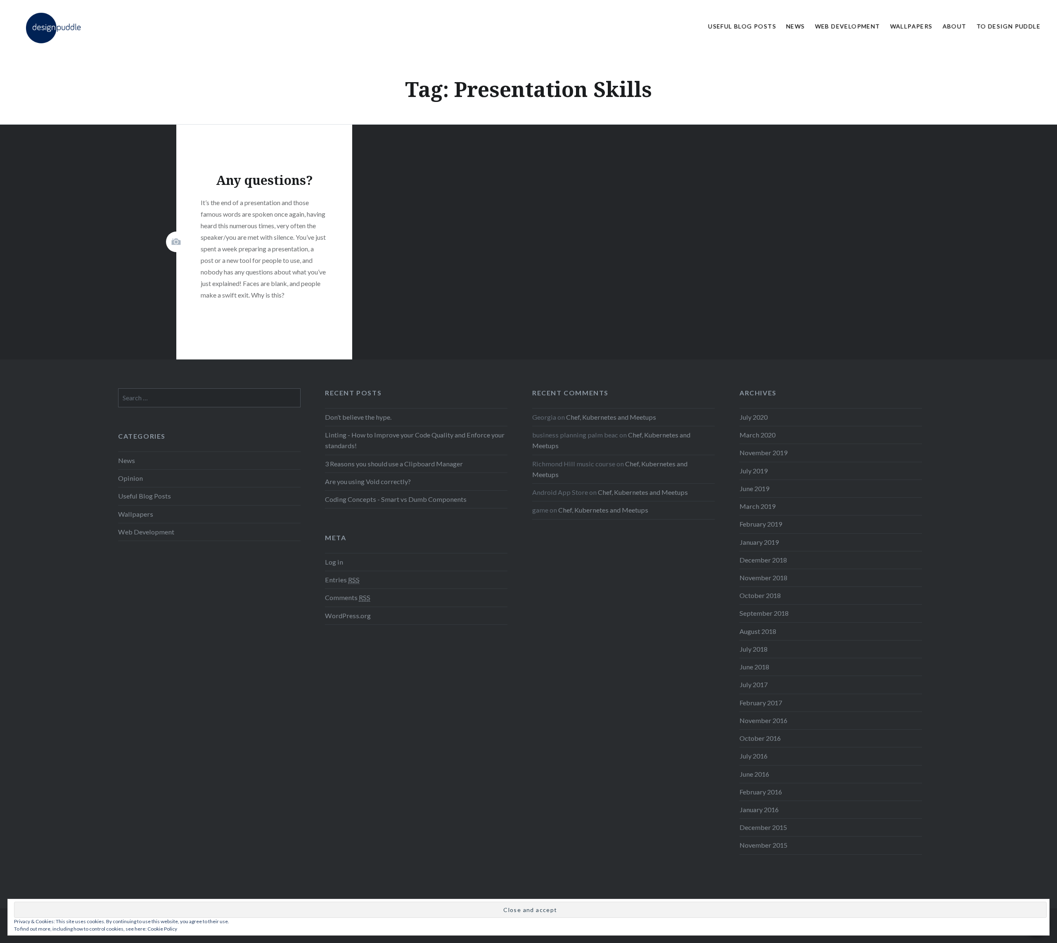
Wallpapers (911, 26)
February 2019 (760, 524)
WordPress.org (348, 615)
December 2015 (763, 827)
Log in (334, 562)
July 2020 (753, 417)
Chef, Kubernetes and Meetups (611, 417)
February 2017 (760, 703)
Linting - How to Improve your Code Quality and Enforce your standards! (415, 440)
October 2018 (760, 595)
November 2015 (763, 845)
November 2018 (763, 577)
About (955, 26)
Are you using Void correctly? (368, 481)
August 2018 (757, 631)
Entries (342, 580)
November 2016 (763, 720)
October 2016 (760, 738)
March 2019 (757, 506)
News (795, 26)
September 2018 (764, 613)
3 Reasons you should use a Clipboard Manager (394, 464)
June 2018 (754, 667)
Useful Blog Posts (742, 26)
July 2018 (753, 649)
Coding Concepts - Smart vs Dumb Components (396, 499)
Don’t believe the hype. (358, 417)
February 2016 (760, 792)
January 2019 (759, 542)
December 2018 (763, 560)
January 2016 (759, 809)
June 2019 (754, 488)
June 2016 (754, 774)
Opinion (130, 478)
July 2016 (753, 756)
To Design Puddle (1008, 26)
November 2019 (763, 452)
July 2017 (753, 684)
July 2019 (753, 471)
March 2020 (757, 435)
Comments (347, 597)
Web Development (847, 26)
